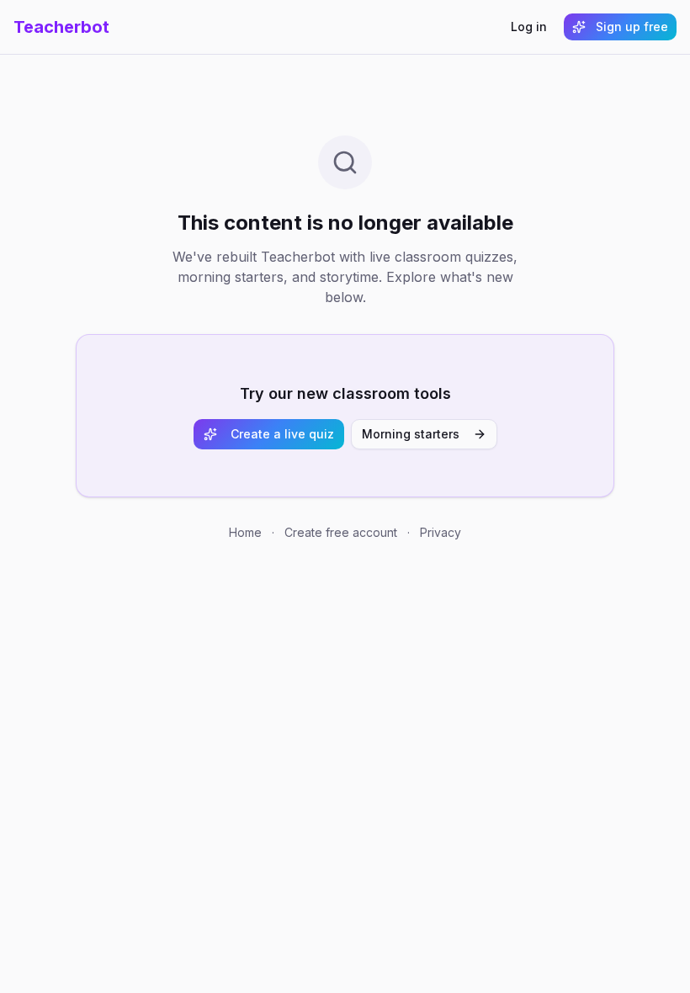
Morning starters (410, 434)
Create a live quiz (282, 434)
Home (245, 532)
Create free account (340, 532)
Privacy (440, 532)
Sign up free (632, 26)
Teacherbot (61, 27)
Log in (529, 26)
